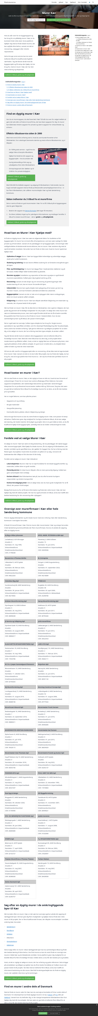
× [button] (96, 1004)
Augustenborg (12, 941)
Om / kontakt (82, 2)
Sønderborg (11, 927)
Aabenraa (10, 945)
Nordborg (10, 930)
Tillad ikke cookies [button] (54, 1013)
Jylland (61, 2)
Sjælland (73, 2)
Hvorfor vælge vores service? (36, 20)
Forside (54, 2)
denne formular (30, 211)
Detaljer (64, 1010)
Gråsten (9, 934)
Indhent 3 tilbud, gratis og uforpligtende (59, 20)
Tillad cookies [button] (43, 1013)
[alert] (49, 1010)
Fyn (66, 2)
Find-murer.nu (10, 2)
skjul (23, 82)
